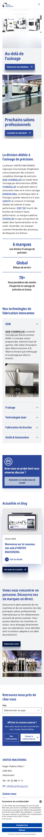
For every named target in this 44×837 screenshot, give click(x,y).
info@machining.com (17, 786)
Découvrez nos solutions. (18, 66)
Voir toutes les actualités (13, 569)
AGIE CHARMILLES (15, 331)
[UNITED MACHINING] (7, 4)
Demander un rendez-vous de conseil (22, 481)
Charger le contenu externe (28, 737)
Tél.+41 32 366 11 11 (12, 780)
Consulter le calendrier (17, 132)
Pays (4, 705)
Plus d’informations (11, 737)
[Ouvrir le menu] (39, 4)
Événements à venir (11, 644)
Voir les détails (16, 559)
